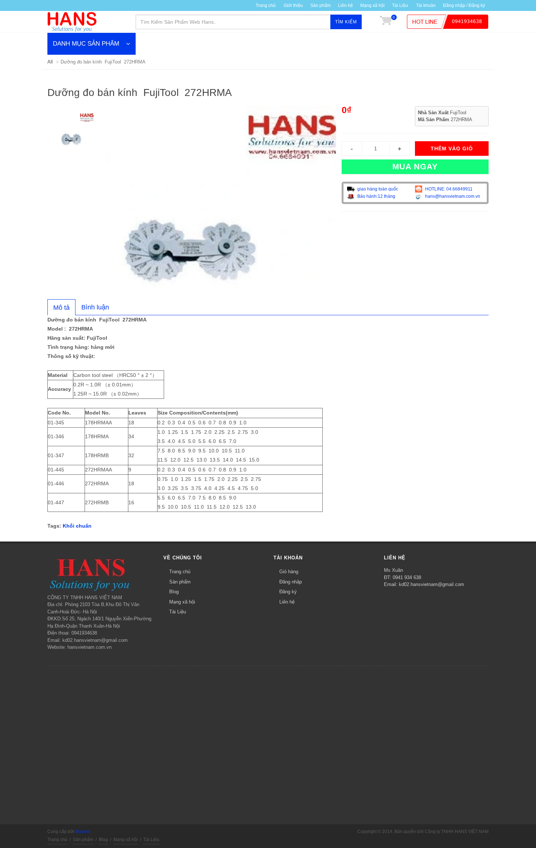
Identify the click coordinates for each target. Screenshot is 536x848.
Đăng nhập (290, 582)
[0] (385, 22)
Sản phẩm (180, 582)
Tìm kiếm (346, 21)
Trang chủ (266, 5)
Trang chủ (179, 571)
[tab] (61, 307)
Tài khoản (426, 5)
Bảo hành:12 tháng (375, 196)
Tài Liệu (400, 5)
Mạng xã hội (372, 5)
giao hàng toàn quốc (377, 189)
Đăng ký (288, 591)
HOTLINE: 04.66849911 (448, 189)
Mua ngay (415, 166)
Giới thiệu (293, 5)
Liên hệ (345, 5)
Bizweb (82, 831)
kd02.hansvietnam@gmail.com (431, 584)
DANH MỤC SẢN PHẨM (86, 43)
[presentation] (61, 308)
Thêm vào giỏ (452, 148)
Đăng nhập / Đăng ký (464, 5)
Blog (174, 591)
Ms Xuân (393, 570)
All (50, 62)
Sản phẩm (320, 5)
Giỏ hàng (288, 571)
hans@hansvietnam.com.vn (452, 196)
